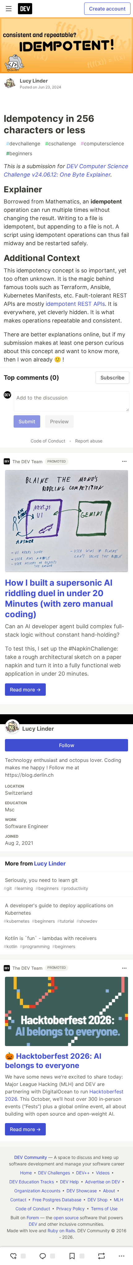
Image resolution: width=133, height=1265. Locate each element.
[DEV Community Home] (25, 8)
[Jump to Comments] (46, 1256)
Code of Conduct (48, 440)
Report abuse (88, 440)
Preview (59, 421)
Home (26, 1172)
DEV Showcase (81, 1190)
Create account (107, 9)
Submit (27, 421)
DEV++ (83, 1172)
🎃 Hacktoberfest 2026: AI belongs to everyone (53, 1061)
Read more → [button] (25, 689)
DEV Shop (98, 1199)
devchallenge (23, 143)
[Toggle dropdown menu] (124, 461)
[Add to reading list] (76, 1256)
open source (66, 1217)
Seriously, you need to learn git (46, 884)
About (109, 1190)
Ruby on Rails (61, 1230)
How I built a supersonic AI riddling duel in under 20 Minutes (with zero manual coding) (59, 598)
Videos (102, 1172)
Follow (66, 745)
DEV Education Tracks (31, 1181)
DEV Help (69, 1181)
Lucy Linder (34, 81)
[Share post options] (121, 1256)
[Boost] (101, 1256)
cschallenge (60, 143)
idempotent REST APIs (75, 304)
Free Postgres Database (56, 1199)
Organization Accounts (37, 1190)
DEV (33, 1224)
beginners (19, 153)
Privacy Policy (70, 1208)
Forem (33, 1217)
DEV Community (30, 1157)
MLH (118, 1199)
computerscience (102, 143)
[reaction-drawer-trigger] (17, 1256)
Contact (18, 1199)
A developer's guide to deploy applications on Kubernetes (58, 913)
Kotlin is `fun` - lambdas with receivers (50, 942)
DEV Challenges (54, 1172)
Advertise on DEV (102, 1181)
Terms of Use (104, 1208)
